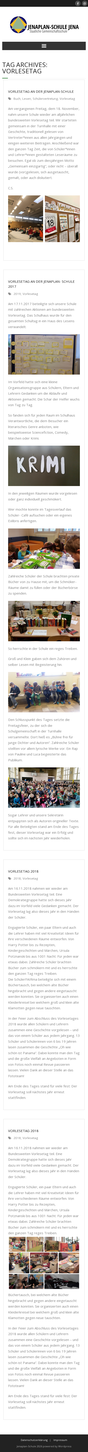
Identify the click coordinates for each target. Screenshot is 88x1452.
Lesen (26, 99)
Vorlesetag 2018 (23, 1130)
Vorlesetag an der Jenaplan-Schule (41, 91)
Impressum (60, 1440)
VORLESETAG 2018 (23, 871)
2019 (17, 294)
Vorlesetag (67, 99)
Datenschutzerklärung (34, 1440)
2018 (17, 878)
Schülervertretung (45, 99)
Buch (17, 99)
